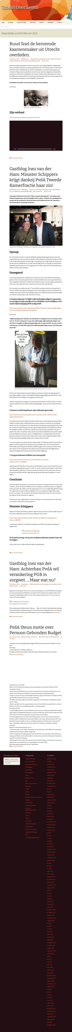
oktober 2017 (50, 882)
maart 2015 (50, 967)
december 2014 (51, 975)
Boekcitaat (28, 786)
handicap (16, 61)
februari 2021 (50, 794)
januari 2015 (50, 973)
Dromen (27, 791)
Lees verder (57, 612)
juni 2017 (49, 893)
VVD (17, 586)
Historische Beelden (30, 805)
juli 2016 (49, 923)
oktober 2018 (50, 855)
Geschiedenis (28, 802)
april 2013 (49, 1022)
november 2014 (51, 978)
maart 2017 (50, 901)
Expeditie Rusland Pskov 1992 (33, 797)
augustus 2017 (51, 888)
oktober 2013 (50, 1014)
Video (27, 59)
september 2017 (51, 885)
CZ (31, 189)
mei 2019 (49, 838)
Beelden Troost (29, 778)
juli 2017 (49, 890)
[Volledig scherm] (60, 149)
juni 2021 (49, 789)
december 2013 (51, 1008)
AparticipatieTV (29, 772)
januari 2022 (50, 781)
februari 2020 (50, 816)
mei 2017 (49, 896)
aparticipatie (35, 59)
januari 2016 (50, 940)
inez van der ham (37, 189)
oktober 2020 (50, 797)
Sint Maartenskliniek (30, 824)
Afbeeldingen (28, 767)
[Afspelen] (12, 149)
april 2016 (49, 931)
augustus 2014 (51, 986)
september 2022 (51, 772)
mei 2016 (49, 929)
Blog (3, 22)
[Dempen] (57, 149)
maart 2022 (50, 778)
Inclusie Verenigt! (21, 22)
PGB (43, 189)
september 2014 (51, 984)
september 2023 (51, 759)
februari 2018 (50, 874)
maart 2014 (50, 1000)
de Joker (42, 637)
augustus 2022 (51, 775)
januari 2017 (50, 907)
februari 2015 (50, 970)
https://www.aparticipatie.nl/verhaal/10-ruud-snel (24, 117)
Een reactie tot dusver (17, 158)
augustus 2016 (51, 920)
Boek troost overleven (31, 783)
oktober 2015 (50, 948)
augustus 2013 (51, 1019)
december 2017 (51, 877)
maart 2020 (50, 813)
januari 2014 (50, 1006)
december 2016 (51, 909)
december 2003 (51, 1025)
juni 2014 (49, 992)
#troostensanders (30, 761)
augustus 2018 (51, 860)
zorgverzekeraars (37, 191)
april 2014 (49, 997)
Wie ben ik (33, 22)
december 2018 (51, 849)
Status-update (29, 826)
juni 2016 (49, 926)
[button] (36, 98)
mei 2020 (49, 808)
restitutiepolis (16, 191)
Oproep (27, 815)
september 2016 (51, 918)
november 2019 (51, 824)
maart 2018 (50, 871)
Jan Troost (46, 61)
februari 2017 (50, 904)
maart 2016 (50, 934)
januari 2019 (50, 846)
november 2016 (51, 912)
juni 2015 (49, 959)
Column (27, 789)
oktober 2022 (50, 770)
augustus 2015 (51, 953)
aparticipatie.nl (43, 59)
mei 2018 (49, 868)
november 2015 (51, 945)
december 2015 (51, 942)
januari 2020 (50, 819)
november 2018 (51, 852)
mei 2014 (49, 995)
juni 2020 (49, 805)
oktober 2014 (50, 981)
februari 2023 (50, 764)
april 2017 (49, 899)
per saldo (58, 584)
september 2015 (51, 951)
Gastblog (10, 22)
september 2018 (51, 857)
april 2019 (49, 841)
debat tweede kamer (36, 584)
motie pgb (45, 584)
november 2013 (51, 1011)
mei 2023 (49, 761)
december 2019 (51, 822)
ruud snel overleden (30, 61)
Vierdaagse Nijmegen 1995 (32, 837)
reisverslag (28, 821)
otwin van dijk (52, 584)
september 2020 (51, 800)
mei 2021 (49, 791)
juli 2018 (49, 863)
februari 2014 (50, 1003)
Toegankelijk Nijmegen (31, 832)
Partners (59, 22)
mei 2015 (49, 962)
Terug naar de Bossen (31, 637)
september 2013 (51, 1016)
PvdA (10, 191)
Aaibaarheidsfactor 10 (31, 764)
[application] (36, 136)
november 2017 (51, 879)
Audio (26, 775)
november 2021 (51, 786)
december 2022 (51, 767)
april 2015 (49, 964)
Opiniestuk (28, 813)
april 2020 (49, 811)
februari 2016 (50, 937)
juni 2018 (49, 866)
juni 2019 (49, 835)
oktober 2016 (50, 915)
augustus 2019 (51, 830)
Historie (41, 22)
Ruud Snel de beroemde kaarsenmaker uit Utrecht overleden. (34, 49)
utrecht (38, 61)
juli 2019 (49, 833)
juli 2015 (49, 956)
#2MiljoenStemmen (30, 759)
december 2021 (51, 783)
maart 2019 (50, 844)
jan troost (21, 61)
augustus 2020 (51, 802)
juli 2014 (49, 989)
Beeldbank (50, 22)
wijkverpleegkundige (26, 191)
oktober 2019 (50, 827)
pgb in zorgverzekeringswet (52, 189)
